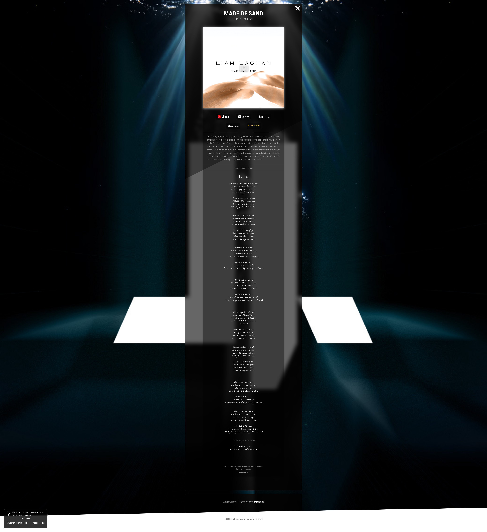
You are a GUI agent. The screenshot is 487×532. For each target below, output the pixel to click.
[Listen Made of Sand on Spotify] (243, 117)
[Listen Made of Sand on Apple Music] (233, 126)
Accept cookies (39, 523)
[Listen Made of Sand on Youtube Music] (223, 117)
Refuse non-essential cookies (17, 523)
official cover (243, 472)
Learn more (26, 519)
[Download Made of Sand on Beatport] (264, 117)
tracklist (259, 501)
